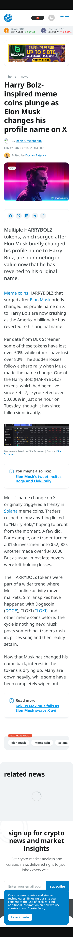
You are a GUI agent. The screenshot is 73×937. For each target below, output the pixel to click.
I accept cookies (20, 917)
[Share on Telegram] (35, 216)
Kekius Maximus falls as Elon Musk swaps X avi (37, 708)
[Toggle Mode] (51, 18)
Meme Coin (42, 743)
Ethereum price (56, 30)
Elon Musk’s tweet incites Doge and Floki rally (38, 478)
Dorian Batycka (35, 155)
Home (12, 76)
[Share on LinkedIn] (27, 216)
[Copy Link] (43, 216)
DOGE (11, 610)
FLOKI (40, 610)
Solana (11, 511)
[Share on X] (19, 216)
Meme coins (16, 293)
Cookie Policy (36, 908)
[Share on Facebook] (11, 216)
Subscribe (57, 886)
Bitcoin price (19, 30)
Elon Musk (40, 299)
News (24, 76)
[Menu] (65, 18)
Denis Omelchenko (29, 141)
